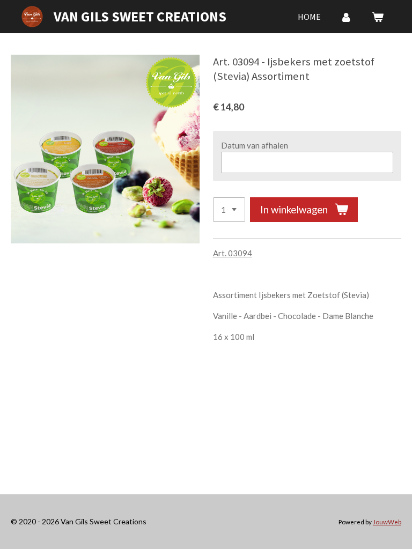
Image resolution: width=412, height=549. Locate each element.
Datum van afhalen (254, 145)
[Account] (346, 16)
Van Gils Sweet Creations (140, 16)
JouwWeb (387, 521)
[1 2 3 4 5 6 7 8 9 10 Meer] (229, 209)
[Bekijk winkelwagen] (378, 16)
